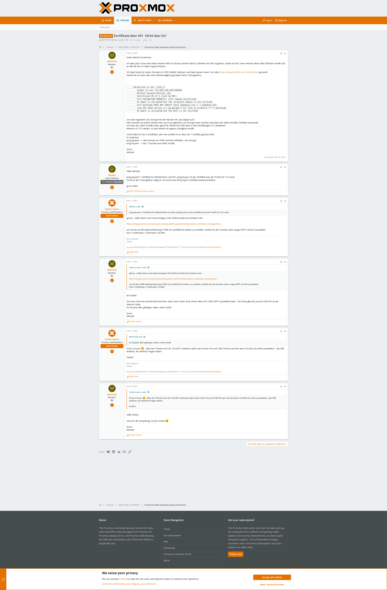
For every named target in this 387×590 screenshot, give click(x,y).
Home (167, 528)
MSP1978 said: (135, 336)
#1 (285, 53)
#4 (285, 261)
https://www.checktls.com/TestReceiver (239, 72)
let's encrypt (135, 40)
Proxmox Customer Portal (177, 554)
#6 (285, 386)
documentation (214, 247)
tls (151, 40)
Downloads (169, 547)
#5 (285, 331)
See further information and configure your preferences (129, 583)
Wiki (166, 541)
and (142, 191)
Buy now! (237, 554)
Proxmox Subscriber (113, 182)
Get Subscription (172, 535)
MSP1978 (105, 40)
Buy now (190, 247)
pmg (145, 40)
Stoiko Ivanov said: (137, 267)
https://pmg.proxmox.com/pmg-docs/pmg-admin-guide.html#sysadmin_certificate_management (174, 223)
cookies (123, 578)
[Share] (281, 53)
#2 (285, 167)
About (167, 560)
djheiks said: (135, 206)
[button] (153, 20)
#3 (285, 201)
